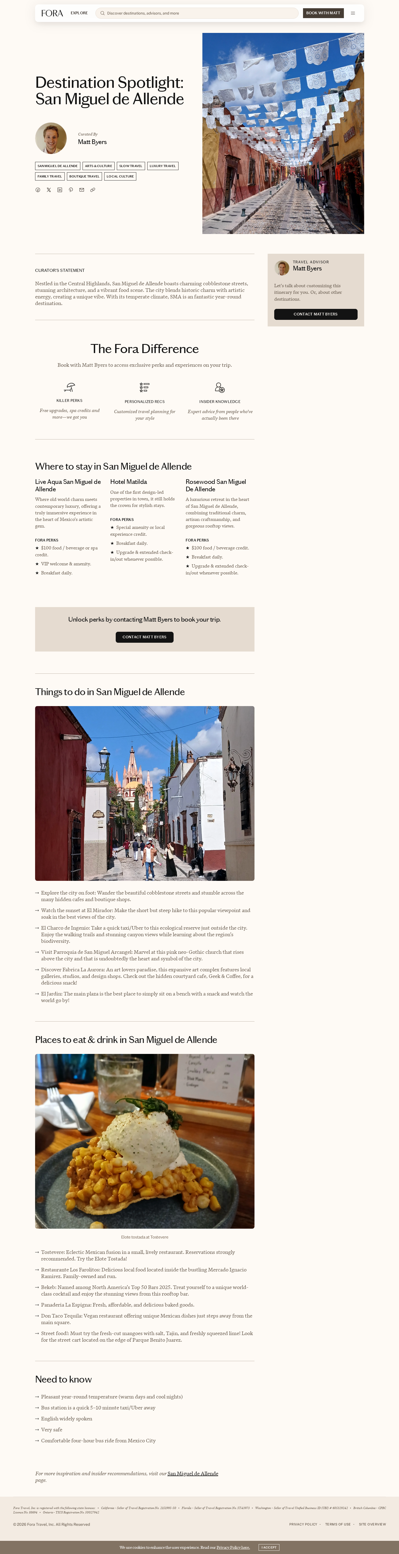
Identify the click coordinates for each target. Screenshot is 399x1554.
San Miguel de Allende (193, 1473)
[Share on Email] (81, 190)
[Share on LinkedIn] (60, 190)
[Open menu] (353, 13)
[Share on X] (49, 190)
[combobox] (200, 13)
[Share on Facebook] (38, 190)
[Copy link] (92, 190)
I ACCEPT (269, 1547)
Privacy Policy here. (233, 1547)
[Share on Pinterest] (70, 190)
